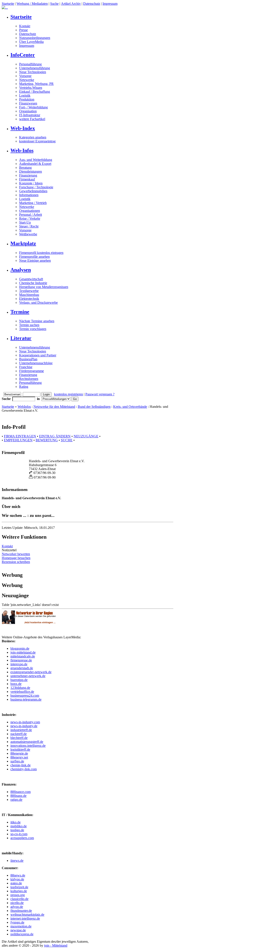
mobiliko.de (18, 826)
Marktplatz (23, 243)
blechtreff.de (19, 738)
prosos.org (17, 895)
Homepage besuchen (16, 558)
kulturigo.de (18, 891)
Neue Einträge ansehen (35, 260)
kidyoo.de (17, 879)
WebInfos (24, 406)
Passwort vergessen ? (99, 394)
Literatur (20, 338)
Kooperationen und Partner (37, 355)
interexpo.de (18, 664)
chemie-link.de (20, 765)
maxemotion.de (20, 926)
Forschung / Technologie (36, 187)
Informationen (28, 195)
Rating (23, 386)
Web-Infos (21, 150)
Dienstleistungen (30, 171)
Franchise (25, 367)
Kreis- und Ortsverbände (130, 406)
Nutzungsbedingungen (34, 38)
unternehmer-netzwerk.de (27, 676)
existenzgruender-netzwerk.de (30, 672)
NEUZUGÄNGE (86, 436)
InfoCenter (22, 55)
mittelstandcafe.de (22, 656)
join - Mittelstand (55, 945)
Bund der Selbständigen (94, 406)
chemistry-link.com (23, 769)
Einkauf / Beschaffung (34, 91)
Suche (54, 3)
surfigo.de (17, 761)
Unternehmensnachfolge (36, 363)
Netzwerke (26, 80)
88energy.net (19, 757)
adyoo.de (16, 907)
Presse (23, 30)
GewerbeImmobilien (33, 191)
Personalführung (30, 64)
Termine (19, 312)
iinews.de (16, 860)
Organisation (28, 111)
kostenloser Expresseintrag (37, 141)
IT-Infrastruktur (29, 115)
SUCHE (67, 440)
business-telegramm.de (25, 699)
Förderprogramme (31, 371)
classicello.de (19, 899)
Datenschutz (91, 3)
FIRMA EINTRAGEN (20, 436)
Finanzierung (28, 175)
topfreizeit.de (19, 887)
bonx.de (16, 684)
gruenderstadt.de (21, 668)
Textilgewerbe (29, 291)
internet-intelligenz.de (25, 918)
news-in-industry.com (25, 722)
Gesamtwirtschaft (31, 279)
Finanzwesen (28, 103)
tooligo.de (17, 830)
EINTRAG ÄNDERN (55, 436)
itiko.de (15, 822)
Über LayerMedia (31, 42)
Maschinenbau (29, 295)
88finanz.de (18, 796)
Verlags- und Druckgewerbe (38, 302)
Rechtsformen (28, 379)
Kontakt (24, 26)
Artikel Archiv (71, 3)
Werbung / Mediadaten (32, 3)
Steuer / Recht (28, 226)
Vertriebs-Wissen (30, 87)
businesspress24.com (24, 695)
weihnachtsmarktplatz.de (27, 914)
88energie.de (19, 753)
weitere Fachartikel (32, 119)
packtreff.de (18, 734)
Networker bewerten (16, 554)
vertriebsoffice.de (22, 691)
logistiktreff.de (20, 749)
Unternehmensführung (34, 68)
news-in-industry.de (23, 726)
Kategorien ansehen (32, 137)
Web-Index (22, 128)
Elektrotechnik (29, 298)
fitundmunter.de (21, 910)
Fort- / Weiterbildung (33, 107)
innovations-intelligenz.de (28, 745)
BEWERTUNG (47, 440)
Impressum (110, 3)
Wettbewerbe (28, 234)
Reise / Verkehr (29, 218)
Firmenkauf (27, 179)
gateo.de (16, 883)
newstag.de (18, 930)
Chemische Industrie (33, 283)
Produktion (26, 99)
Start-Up (25, 222)
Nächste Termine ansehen (36, 321)
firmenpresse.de (21, 660)
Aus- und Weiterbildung (35, 160)
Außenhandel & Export (35, 163)
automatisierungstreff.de (26, 742)
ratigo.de (16, 799)
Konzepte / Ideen (31, 183)
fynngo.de (17, 922)
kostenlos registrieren (68, 394)
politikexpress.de (21, 934)
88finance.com (20, 792)
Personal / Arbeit (30, 214)
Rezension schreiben (16, 562)
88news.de (17, 875)
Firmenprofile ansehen (34, 256)
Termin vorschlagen (32, 329)
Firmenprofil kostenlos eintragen (41, 253)
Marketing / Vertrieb (33, 203)
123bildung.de (20, 688)
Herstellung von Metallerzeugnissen (43, 287)
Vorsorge (25, 76)
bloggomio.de (19, 648)
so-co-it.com (18, 834)
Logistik (24, 95)
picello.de (17, 903)
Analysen (20, 270)
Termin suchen (29, 325)
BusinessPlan (28, 359)
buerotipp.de (19, 680)
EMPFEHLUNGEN (18, 440)
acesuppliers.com (22, 838)
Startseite (8, 3)
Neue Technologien (32, 72)
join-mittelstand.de (23, 652)
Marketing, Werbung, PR (36, 84)
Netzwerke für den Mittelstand (54, 406)
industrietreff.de (21, 730)
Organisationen (29, 210)
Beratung (25, 167)
